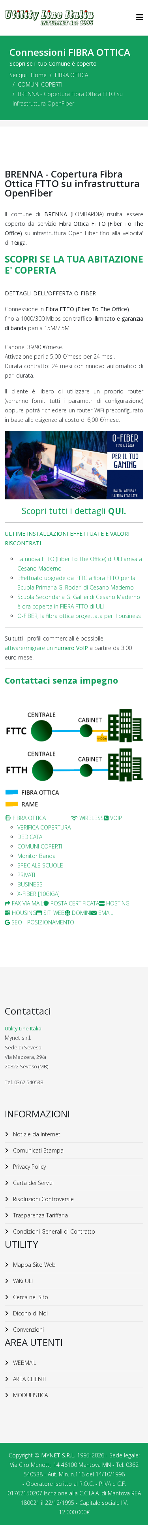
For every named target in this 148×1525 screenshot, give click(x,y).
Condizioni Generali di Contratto (53, 1231)
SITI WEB (53, 913)
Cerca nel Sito (29, 1297)
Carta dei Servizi (32, 1183)
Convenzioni (27, 1329)
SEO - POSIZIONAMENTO (42, 922)
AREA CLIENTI (28, 1379)
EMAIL (105, 913)
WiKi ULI (22, 1281)
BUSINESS (30, 884)
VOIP (115, 818)
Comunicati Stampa (37, 1150)
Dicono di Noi (29, 1313)
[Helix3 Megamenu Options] (139, 17)
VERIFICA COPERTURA (44, 827)
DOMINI (80, 913)
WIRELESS (91, 818)
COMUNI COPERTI (40, 84)
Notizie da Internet (35, 1134)
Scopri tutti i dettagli (74, 510)
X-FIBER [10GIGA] (38, 894)
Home (39, 75)
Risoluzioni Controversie (42, 1199)
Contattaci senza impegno (61, 680)
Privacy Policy (28, 1166)
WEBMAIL (23, 1362)
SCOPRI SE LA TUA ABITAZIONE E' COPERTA (74, 264)
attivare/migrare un (46, 648)
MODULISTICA (29, 1395)
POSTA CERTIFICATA (74, 903)
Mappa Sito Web (33, 1264)
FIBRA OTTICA (71, 75)
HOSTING (117, 903)
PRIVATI (26, 875)
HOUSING (23, 913)
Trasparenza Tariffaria (39, 1215)
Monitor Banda (36, 856)
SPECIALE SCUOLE (40, 865)
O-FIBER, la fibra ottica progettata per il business (79, 616)
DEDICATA (29, 837)
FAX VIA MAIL (26, 903)
